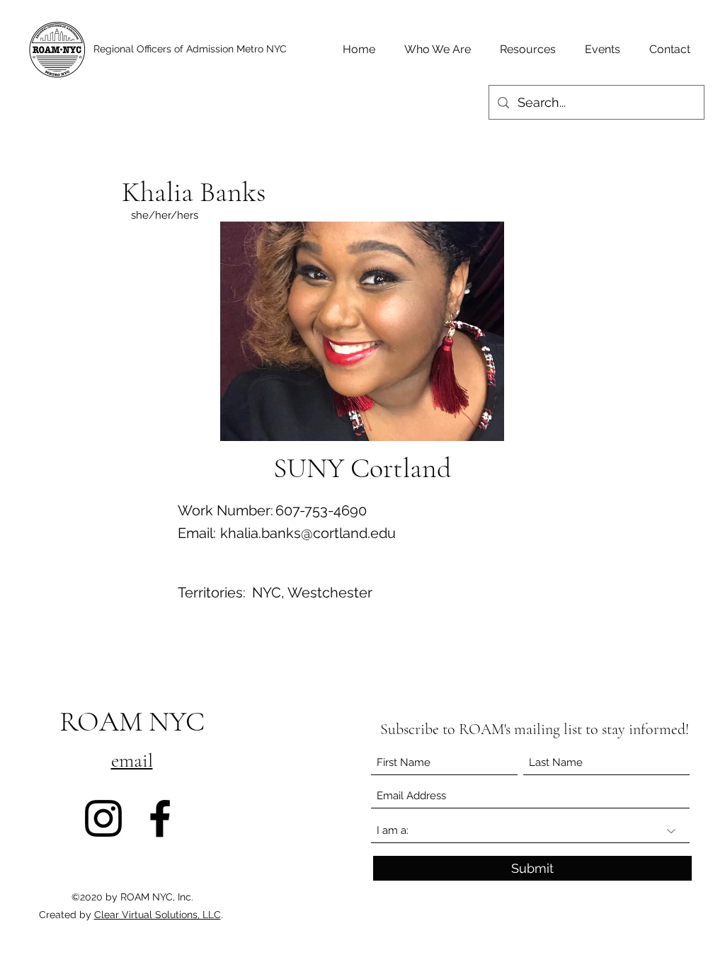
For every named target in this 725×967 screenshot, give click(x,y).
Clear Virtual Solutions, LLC (157, 914)
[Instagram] (103, 818)
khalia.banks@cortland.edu (308, 533)
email (132, 760)
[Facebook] (160, 818)
